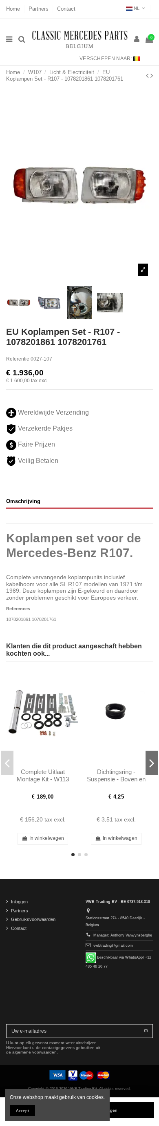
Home (14, 9)
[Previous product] (148, 76)
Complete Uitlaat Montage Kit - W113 (43, 775)
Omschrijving (23, 501)
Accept (22, 1110)
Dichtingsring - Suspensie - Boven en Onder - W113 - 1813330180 (116, 783)
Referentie (17, 359)
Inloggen (19, 901)
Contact (66, 9)
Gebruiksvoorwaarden (33, 919)
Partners (39, 9)
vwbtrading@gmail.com (113, 945)
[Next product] (151, 76)
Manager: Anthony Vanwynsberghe (122, 935)
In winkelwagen (46, 838)
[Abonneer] (145, 1031)
